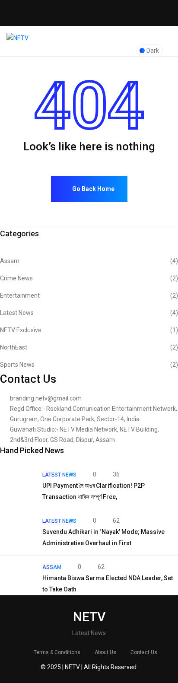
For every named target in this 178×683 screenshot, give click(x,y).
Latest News (89, 312)
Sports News (89, 364)
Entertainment (89, 295)
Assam (89, 260)
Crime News (89, 278)
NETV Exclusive (89, 330)
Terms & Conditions (57, 652)
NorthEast (89, 347)
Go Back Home (92, 188)
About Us (105, 652)
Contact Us (143, 652)
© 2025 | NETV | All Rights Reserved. (89, 667)
